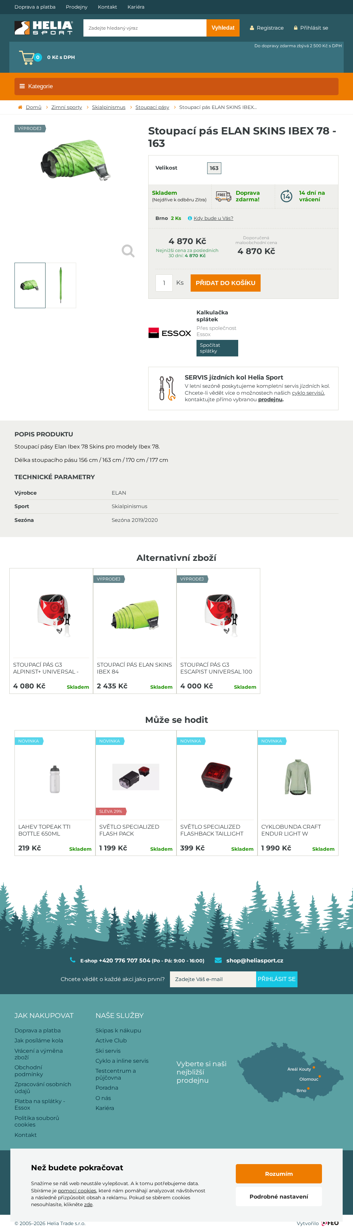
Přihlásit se (314, 27)
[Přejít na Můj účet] (338, 28)
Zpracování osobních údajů (42, 1087)
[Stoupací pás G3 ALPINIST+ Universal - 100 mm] (51, 615)
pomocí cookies (77, 1191)
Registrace (270, 27)
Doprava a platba (35, 7)
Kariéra (136, 7)
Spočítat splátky (210, 348)
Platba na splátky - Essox (39, 1104)
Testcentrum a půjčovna (115, 1074)
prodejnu (270, 399)
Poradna (106, 1087)
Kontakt (107, 7)
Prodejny (77, 7)
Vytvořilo (308, 1223)
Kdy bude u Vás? (213, 218)
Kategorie (40, 86)
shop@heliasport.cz (254, 960)
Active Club (111, 1040)
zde (88, 1204)
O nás (103, 1098)
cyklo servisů (308, 393)
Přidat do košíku (225, 283)
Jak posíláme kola (38, 1040)
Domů (33, 107)
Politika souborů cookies (36, 1121)
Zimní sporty (66, 107)
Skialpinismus (108, 107)
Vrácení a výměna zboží (38, 1054)
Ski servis (108, 1051)
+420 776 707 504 (124, 960)
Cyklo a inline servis (122, 1061)
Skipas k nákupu (118, 1030)
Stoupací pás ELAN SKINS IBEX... (218, 107)
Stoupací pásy (152, 107)
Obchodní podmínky (28, 1070)
